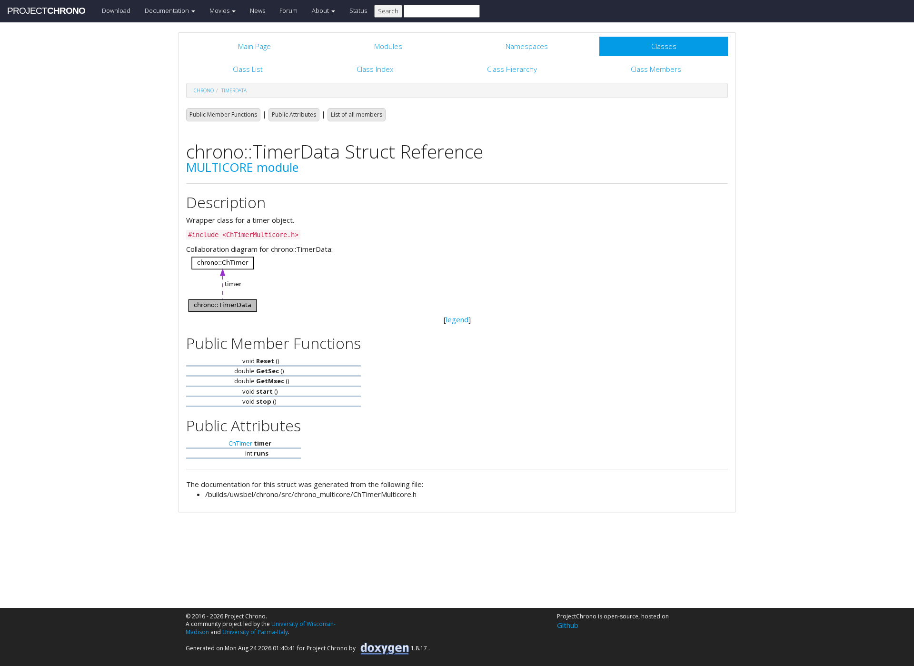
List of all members (356, 114)
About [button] (321, 10)
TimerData (234, 90)
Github (567, 625)
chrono (204, 90)
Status (358, 10)
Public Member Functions (223, 114)
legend (457, 319)
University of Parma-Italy (255, 632)
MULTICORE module (242, 167)
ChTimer (240, 443)
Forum (288, 10)
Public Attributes (294, 114)
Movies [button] (220, 10)
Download (116, 10)
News (257, 10)
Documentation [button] (167, 10)
